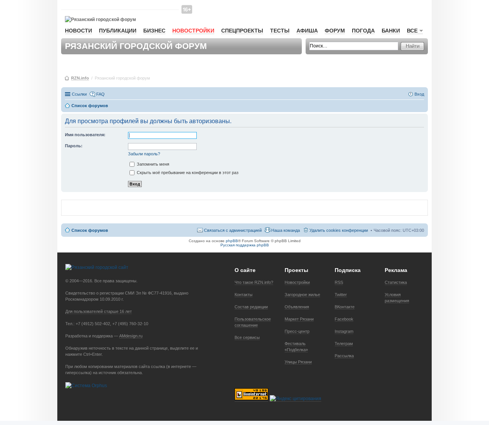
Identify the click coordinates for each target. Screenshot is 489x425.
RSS (339, 282)
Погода (363, 31)
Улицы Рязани (298, 362)
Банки (391, 31)
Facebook (344, 319)
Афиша (307, 31)
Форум (335, 31)
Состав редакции (251, 307)
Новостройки (193, 31)
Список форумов (89, 230)
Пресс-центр (297, 331)
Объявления (297, 307)
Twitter (341, 294)
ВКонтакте (345, 307)
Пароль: (74, 145)
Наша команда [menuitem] (285, 230)
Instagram (344, 331)
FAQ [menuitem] (100, 94)
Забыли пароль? (144, 153)
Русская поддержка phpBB (244, 245)
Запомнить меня (152, 164)
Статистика (396, 282)
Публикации (117, 31)
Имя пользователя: (85, 134)
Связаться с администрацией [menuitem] (233, 230)
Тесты (280, 31)
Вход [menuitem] (419, 94)
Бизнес (154, 31)
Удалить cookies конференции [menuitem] (338, 230)
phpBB (232, 241)
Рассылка (344, 355)
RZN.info (80, 78)
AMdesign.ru (130, 336)
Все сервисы (247, 337)
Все (412, 31)
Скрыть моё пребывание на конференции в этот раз (187, 172)
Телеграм (344, 343)
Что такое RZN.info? (254, 282)
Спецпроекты (242, 31)
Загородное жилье (302, 294)
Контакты (244, 294)
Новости (78, 31)
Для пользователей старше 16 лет (98, 311)
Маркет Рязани (299, 319)
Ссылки (79, 94)
